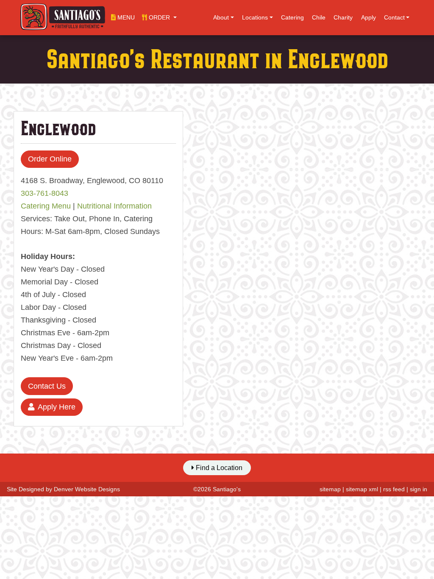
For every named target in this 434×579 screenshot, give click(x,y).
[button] (159, 17)
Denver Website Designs (87, 489)
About (221, 17)
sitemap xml (362, 489)
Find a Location (218, 467)
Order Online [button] (50, 159)
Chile (319, 17)
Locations (255, 17)
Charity (343, 17)
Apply (368, 17)
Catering (292, 17)
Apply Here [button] (56, 407)
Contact (394, 17)
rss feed (394, 489)
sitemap (330, 489)
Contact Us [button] (47, 386)
